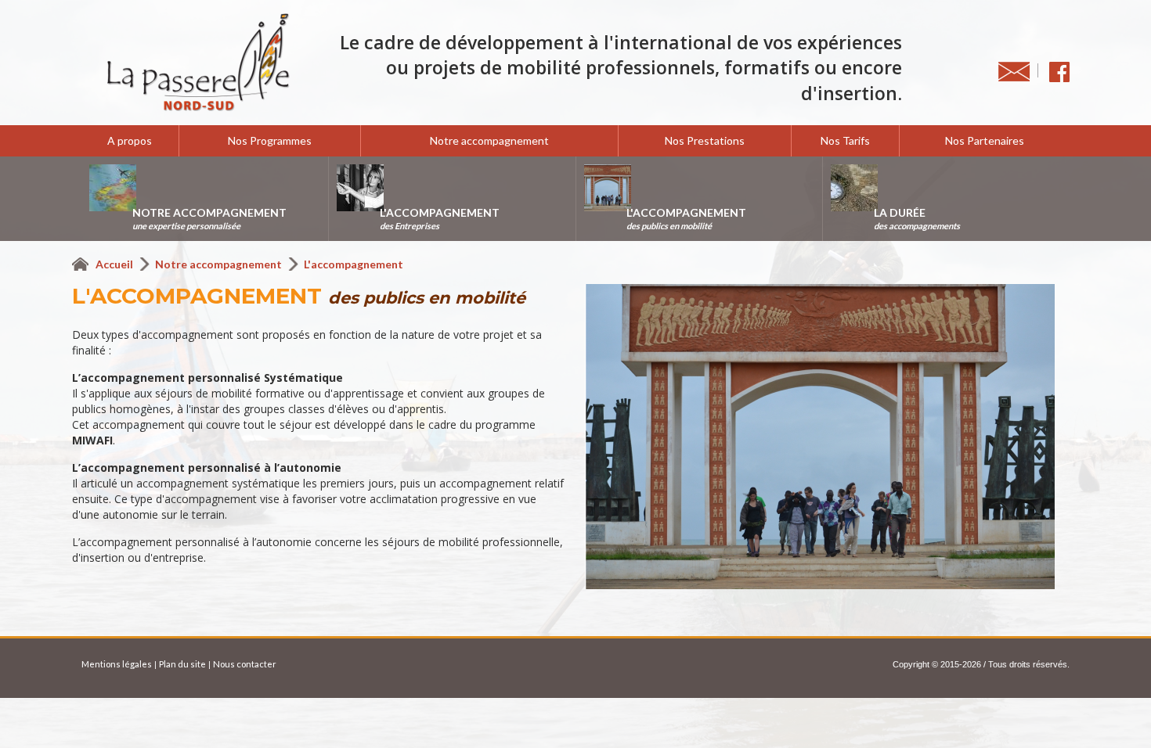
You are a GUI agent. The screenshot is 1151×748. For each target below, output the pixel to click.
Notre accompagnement (489, 140)
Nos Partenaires (984, 140)
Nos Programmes (270, 140)
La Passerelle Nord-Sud (198, 62)
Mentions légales (116, 664)
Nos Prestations (705, 140)
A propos (129, 140)
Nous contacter (244, 664)
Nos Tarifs (845, 140)
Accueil (115, 264)
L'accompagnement (353, 264)
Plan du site (182, 664)
